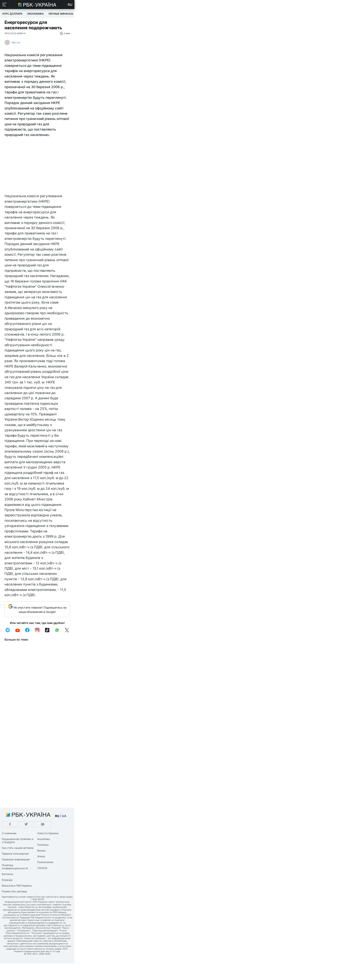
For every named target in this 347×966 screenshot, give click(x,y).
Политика (43, 844)
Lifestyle (42, 867)
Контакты (7, 874)
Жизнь (41, 856)
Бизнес (41, 850)
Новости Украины (48, 833)
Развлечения (45, 862)
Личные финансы (60, 13)
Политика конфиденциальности (15, 867)
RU (70, 5)
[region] (37, 166)
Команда (7, 879)
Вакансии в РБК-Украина (17, 885)
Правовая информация (16, 859)
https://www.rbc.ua (28, 907)
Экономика (35, 13)
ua (64, 816)
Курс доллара (12, 13)
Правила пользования (15, 853)
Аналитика (43, 838)
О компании (9, 833)
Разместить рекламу (14, 891)
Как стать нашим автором (17, 847)
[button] (4, 4)
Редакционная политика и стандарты (17, 840)
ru (57, 816)
